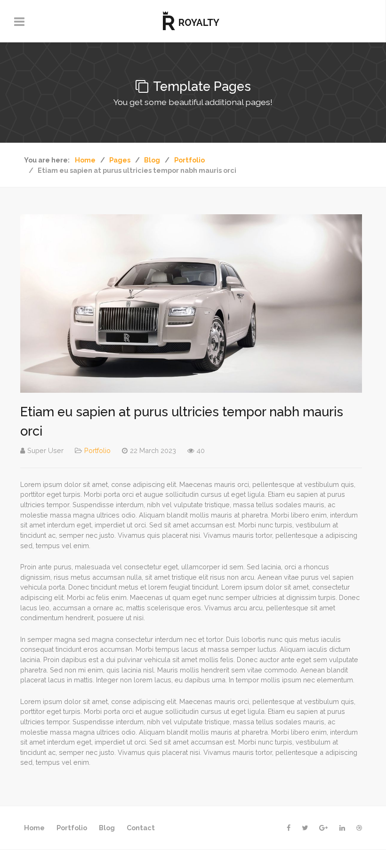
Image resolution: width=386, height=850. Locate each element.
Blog (107, 828)
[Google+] (323, 828)
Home (34, 828)
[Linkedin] (342, 828)
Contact (141, 828)
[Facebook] (288, 828)
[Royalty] (193, 21)
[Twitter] (305, 828)
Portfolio (97, 450)
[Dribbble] (359, 828)
